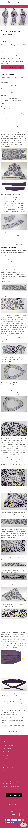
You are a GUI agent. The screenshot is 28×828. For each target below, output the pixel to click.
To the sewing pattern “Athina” (13, 67)
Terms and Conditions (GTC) (10, 745)
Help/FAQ (5, 741)
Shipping (5, 755)
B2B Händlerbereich (8, 762)
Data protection (7, 748)
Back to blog (15, 731)
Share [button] (4, 41)
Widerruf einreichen (14, 795)
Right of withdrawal (8, 752)
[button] (3, 2)
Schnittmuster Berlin (11, 825)
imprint (5, 758)
